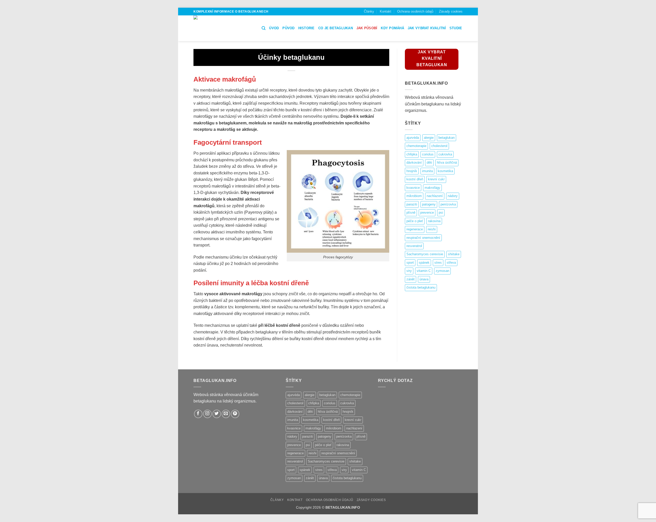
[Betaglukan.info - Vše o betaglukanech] (223, 28)
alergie (429, 138)
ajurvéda (412, 138)
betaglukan (446, 138)
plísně (410, 212)
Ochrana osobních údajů (415, 11)
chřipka (411, 154)
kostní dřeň (414, 179)
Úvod (274, 28)
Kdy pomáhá (392, 28)
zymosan (442, 271)
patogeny (429, 204)
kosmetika (445, 171)
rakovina (434, 221)
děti (429, 162)
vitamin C (424, 271)
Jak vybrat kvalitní (427, 28)
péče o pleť (414, 221)
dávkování (414, 162)
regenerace (414, 229)
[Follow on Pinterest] (235, 414)
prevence (427, 212)
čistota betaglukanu (420, 287)
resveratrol (414, 246)
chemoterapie (416, 146)
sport (410, 262)
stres (438, 262)
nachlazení (435, 196)
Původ (288, 28)
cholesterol (439, 146)
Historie (306, 28)
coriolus (428, 154)
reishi (432, 229)
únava (423, 279)
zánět (410, 279)
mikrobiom (414, 196)
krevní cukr (436, 179)
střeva (451, 262)
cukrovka (445, 154)
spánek (424, 262)
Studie (455, 28)
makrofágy (432, 188)
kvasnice (413, 188)
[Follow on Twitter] (216, 414)
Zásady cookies (451, 11)
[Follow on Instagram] (207, 414)
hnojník (411, 171)
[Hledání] (263, 28)
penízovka (448, 204)
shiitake (453, 254)
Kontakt (385, 11)
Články (369, 11)
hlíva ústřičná (447, 162)
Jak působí (366, 28)
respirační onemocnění (423, 238)
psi (441, 212)
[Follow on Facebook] (198, 414)
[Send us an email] (226, 414)
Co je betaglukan (335, 28)
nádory (453, 196)
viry (409, 271)
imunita (427, 171)
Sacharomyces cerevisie (424, 254)
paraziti (411, 204)
